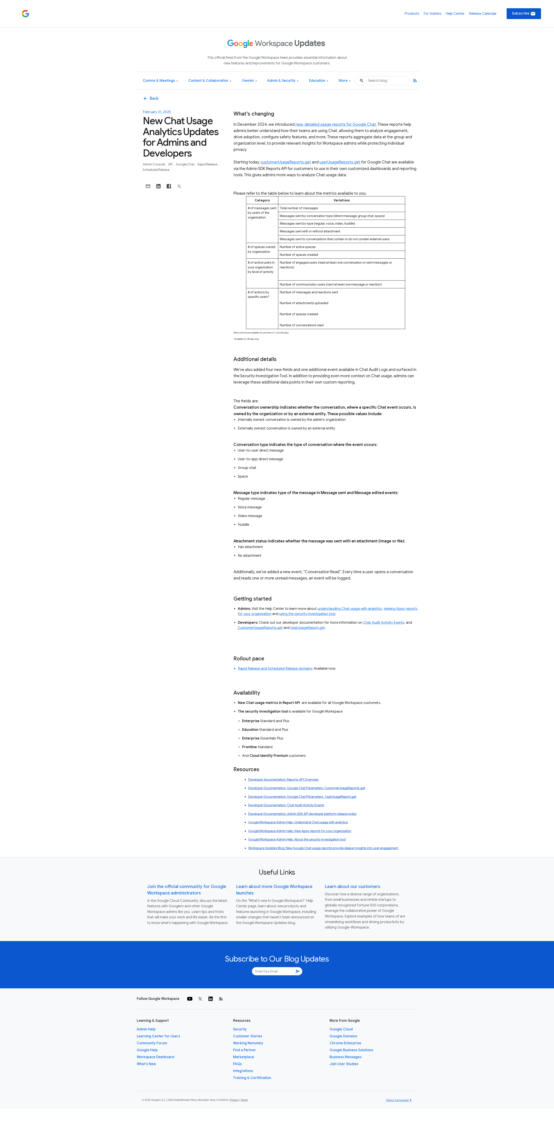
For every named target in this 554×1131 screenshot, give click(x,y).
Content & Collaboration (209, 81)
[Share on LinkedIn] (158, 186)
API (170, 164)
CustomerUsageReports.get (260, 628)
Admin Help (146, 1029)
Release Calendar (483, 13)
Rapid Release (208, 164)
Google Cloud (341, 1029)
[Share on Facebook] (169, 186)
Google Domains (343, 1036)
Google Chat (185, 164)
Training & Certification (252, 1078)
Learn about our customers (352, 886)
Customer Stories (247, 1036)
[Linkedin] (210, 999)
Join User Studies (344, 1064)
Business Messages (345, 1057)
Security (240, 1029)
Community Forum (152, 1043)
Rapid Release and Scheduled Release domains (275, 668)
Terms (244, 1100)
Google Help (147, 1050)
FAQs (237, 1064)
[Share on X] (179, 186)
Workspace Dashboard (155, 1057)
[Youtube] (190, 999)
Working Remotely (248, 1043)
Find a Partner (244, 1050)
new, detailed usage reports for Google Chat (335, 124)
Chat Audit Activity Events (383, 622)
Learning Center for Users (158, 1036)
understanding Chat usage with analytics (349, 609)
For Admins (432, 13)
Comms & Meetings (160, 81)
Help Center (455, 13)
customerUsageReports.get (286, 162)
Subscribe (524, 13)
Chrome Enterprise (345, 1043)
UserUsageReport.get (307, 628)
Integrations (243, 1071)
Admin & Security (282, 81)
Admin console (154, 164)
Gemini (249, 81)
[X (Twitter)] (200, 999)
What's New (146, 1064)
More (345, 81)
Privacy (234, 1100)
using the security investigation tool (307, 614)
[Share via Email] (148, 186)
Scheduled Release (156, 170)
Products (411, 13)
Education (318, 81)
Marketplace (243, 1057)
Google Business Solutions (351, 1050)
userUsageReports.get (339, 162)
